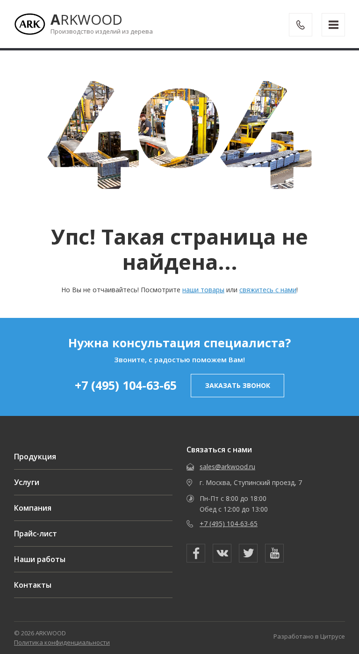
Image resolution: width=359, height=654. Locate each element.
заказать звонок (237, 385)
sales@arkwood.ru (227, 466)
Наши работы (39, 559)
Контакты (32, 585)
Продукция (35, 456)
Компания (32, 508)
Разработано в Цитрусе (309, 636)
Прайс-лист (35, 533)
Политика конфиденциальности (62, 642)
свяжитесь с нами (267, 289)
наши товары (203, 289)
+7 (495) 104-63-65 (126, 385)
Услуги (26, 482)
